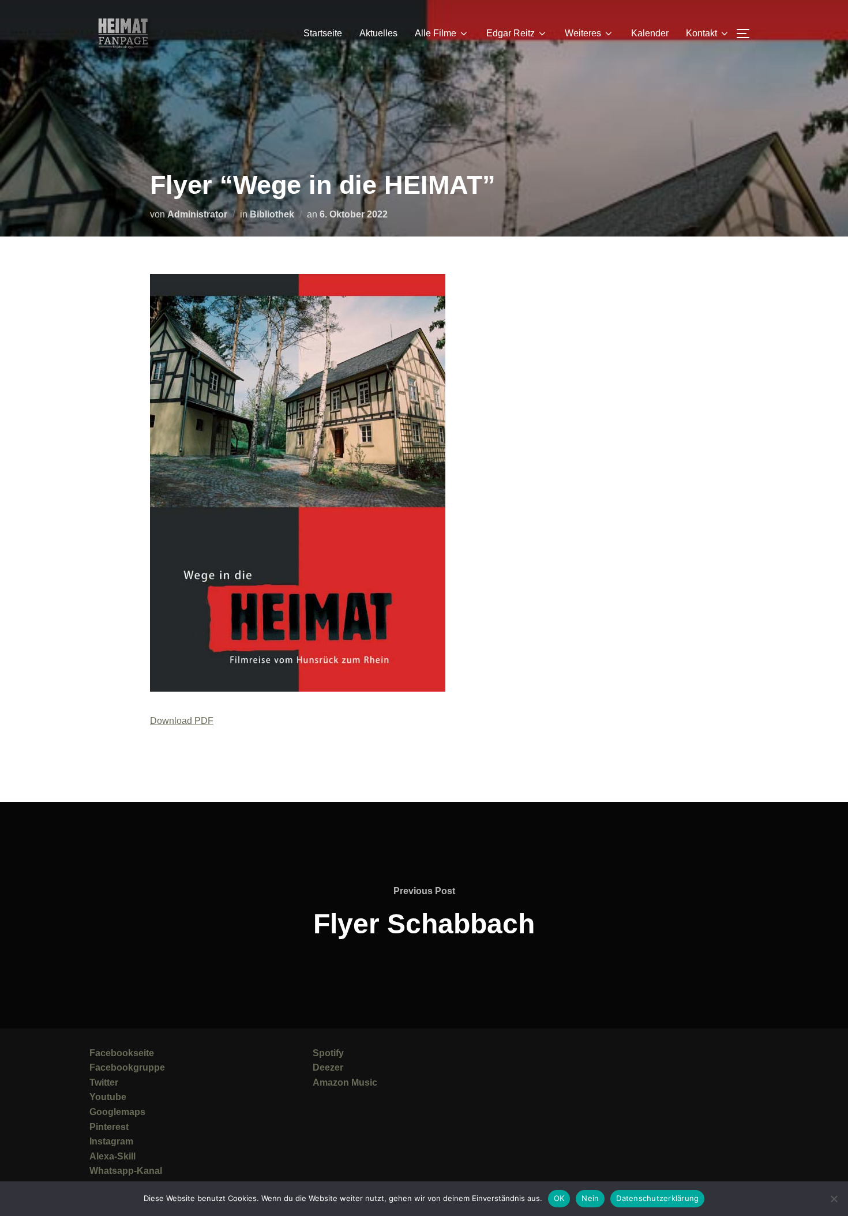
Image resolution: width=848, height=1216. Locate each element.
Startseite (322, 33)
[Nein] (833, 1198)
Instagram (111, 1141)
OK (559, 1198)
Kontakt (701, 33)
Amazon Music (345, 1082)
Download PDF (181, 721)
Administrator (197, 214)
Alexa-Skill (112, 1156)
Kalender (650, 33)
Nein (590, 1198)
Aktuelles (378, 33)
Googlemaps (117, 1112)
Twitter (103, 1082)
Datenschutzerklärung (657, 1198)
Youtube (107, 1097)
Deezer (328, 1067)
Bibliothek (272, 214)
